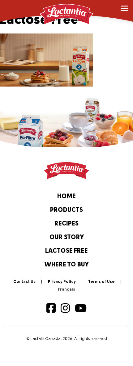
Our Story (66, 237)
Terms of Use (101, 282)
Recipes (66, 224)
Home (66, 197)
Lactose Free (66, 251)
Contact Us (24, 282)
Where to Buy (67, 265)
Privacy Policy (62, 282)
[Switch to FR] (66, 289)
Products (66, 210)
